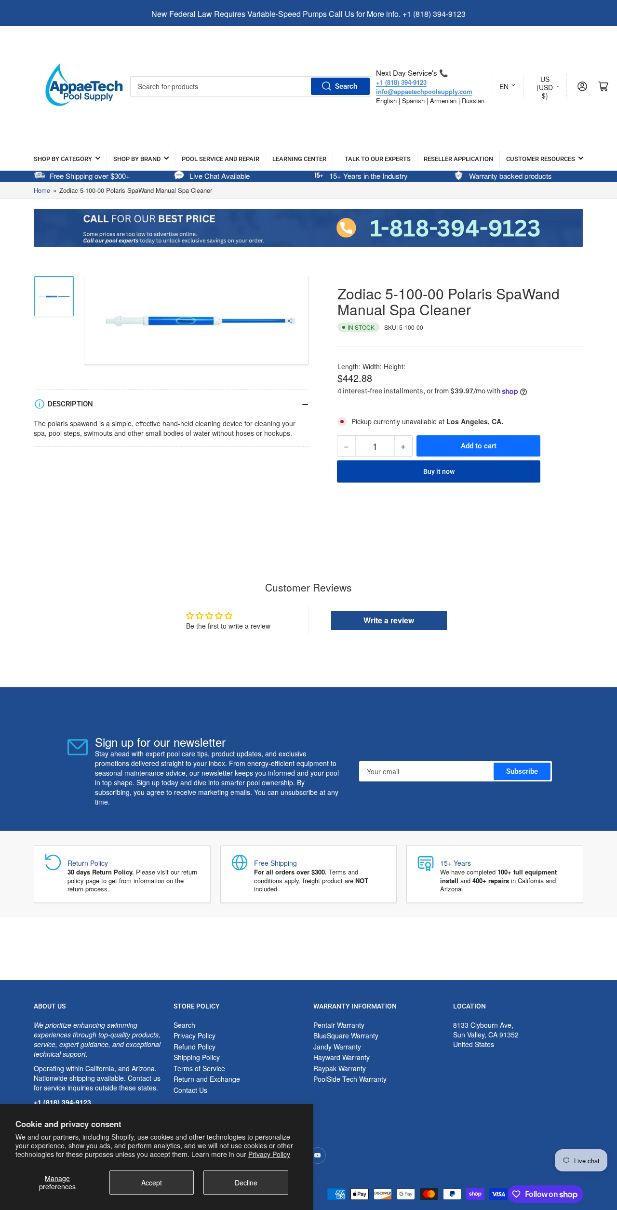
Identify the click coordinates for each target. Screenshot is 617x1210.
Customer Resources (540, 158)
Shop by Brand (137, 158)
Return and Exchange (207, 1079)
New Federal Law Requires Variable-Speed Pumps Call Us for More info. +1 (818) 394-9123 (308, 13)
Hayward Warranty (341, 1057)
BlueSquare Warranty (345, 1035)
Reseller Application (458, 158)
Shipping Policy (197, 1057)
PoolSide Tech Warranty (350, 1079)
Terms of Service (199, 1068)
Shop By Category (63, 158)
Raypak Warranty (339, 1068)
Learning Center (299, 158)
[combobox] (250, 86)
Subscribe (522, 771)
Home (42, 190)
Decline (246, 1182)
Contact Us (190, 1090)
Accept (151, 1182)
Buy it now (439, 471)
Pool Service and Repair (220, 158)
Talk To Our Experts (378, 158)
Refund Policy (194, 1046)
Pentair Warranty (338, 1025)
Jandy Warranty (337, 1046)
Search (346, 86)
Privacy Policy (269, 1154)
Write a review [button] (388, 620)
